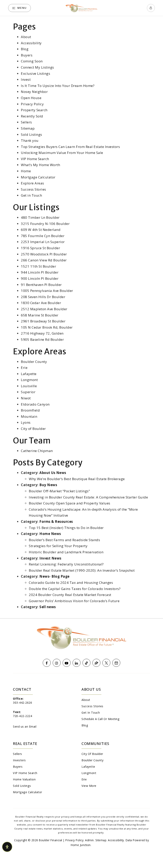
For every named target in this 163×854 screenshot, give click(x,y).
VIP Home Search (35, 159)
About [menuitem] (86, 700)
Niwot (26, 398)
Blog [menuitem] (85, 725)
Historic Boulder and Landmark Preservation (66, 552)
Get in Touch (31, 195)
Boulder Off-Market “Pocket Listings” (59, 491)
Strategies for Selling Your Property (58, 546)
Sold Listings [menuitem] (22, 786)
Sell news (47, 607)
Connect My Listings (37, 67)
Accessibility (31, 43)
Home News (50, 533)
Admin (89, 840)
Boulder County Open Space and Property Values (69, 503)
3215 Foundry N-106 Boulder (45, 223)
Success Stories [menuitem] (92, 706)
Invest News (50, 558)
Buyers (26, 55)
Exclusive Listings (35, 73)
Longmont (29, 379)
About (26, 36)
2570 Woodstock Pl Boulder (44, 254)
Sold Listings (31, 134)
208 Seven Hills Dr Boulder (43, 297)
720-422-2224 (22, 716)
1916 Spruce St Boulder (40, 248)
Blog (24, 49)
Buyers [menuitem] (17, 766)
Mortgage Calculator (38, 177)
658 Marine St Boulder (39, 315)
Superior (28, 392)
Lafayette (29, 373)
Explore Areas (32, 183)
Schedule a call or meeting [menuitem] (100, 719)
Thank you (30, 140)
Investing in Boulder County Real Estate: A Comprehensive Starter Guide (88, 497)
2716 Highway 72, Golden (42, 333)
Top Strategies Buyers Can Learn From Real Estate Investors (70, 146)
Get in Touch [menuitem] (91, 712)
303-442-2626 (22, 702)
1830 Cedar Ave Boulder (41, 302)
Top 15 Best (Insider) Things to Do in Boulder (66, 527)
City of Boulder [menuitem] (92, 754)
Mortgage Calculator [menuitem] (27, 792)
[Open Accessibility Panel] (7, 847)
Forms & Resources (56, 521)
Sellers (26, 122)
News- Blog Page (54, 576)
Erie (24, 367)
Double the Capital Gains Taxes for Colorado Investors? (74, 588)
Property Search (34, 110)
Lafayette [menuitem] (88, 766)
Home (26, 171)
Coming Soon (32, 61)
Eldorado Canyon (35, 404)
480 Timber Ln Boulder (40, 217)
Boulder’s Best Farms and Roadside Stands (64, 540)
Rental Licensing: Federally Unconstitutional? (66, 564)
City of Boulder (33, 428)
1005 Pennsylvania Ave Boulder (47, 290)
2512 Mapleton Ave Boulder (44, 309)
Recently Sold (32, 116)
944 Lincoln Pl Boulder (39, 272)
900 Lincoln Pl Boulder (39, 278)
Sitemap (28, 128)
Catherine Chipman (37, 450)
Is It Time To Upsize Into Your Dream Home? (57, 85)
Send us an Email (24, 726)
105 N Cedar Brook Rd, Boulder (47, 327)
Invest (26, 79)
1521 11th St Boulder (38, 266)
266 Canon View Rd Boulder (44, 260)
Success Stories (33, 189)
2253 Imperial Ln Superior (43, 241)
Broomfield (30, 410)
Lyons (26, 422)
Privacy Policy (32, 104)
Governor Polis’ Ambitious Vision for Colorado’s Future (74, 601)
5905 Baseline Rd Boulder (42, 339)
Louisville (29, 386)
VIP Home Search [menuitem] (25, 773)
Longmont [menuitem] (89, 773)
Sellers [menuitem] (17, 754)
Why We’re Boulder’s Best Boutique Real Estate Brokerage (77, 479)
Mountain (29, 416)
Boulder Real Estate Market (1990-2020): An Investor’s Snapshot (82, 570)
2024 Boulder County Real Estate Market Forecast (70, 594)
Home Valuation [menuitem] (24, 779)
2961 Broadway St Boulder (43, 321)
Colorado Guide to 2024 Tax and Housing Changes (71, 582)
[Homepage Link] (81, 7)
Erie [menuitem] (84, 779)
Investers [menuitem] (19, 760)
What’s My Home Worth (40, 165)
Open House (31, 98)
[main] (81, 317)
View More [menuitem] (89, 786)
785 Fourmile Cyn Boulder (42, 235)
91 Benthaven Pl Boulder (41, 284)
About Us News (52, 472)
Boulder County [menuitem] (92, 760)
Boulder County (34, 361)
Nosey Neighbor (34, 91)
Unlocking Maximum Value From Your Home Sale (62, 152)
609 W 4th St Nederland (40, 229)
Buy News (48, 485)
